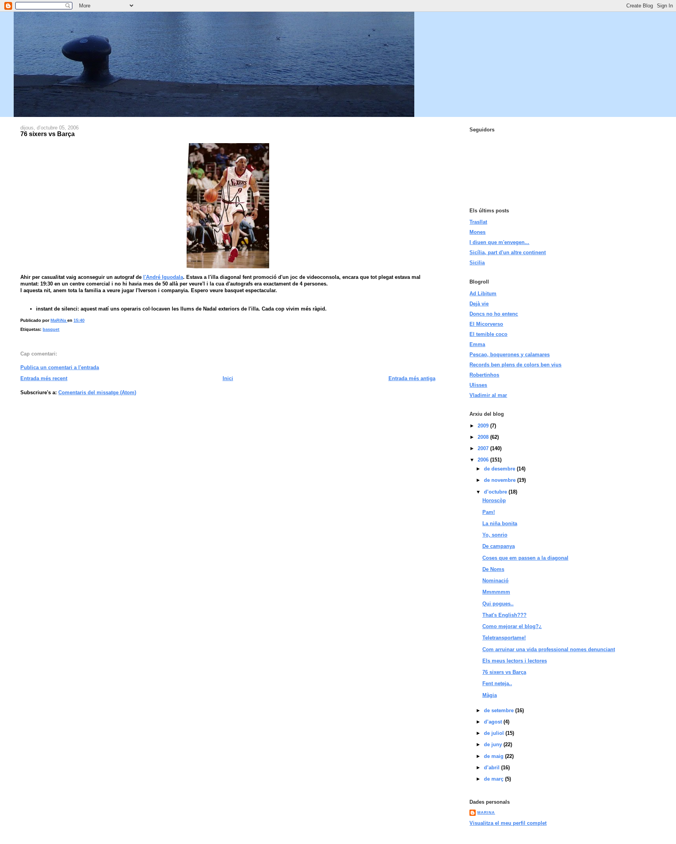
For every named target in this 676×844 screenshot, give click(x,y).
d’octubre (496, 492)
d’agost (493, 722)
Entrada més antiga (411, 378)
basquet (51, 329)
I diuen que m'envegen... (499, 242)
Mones (477, 232)
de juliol (494, 733)
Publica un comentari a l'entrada (59, 367)
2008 (484, 437)
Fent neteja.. (497, 683)
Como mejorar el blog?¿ (512, 626)
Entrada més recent (43, 378)
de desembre (500, 469)
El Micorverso (486, 324)
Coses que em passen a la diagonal (525, 558)
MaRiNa (486, 812)
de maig (494, 756)
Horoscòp (494, 500)
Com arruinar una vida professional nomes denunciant (548, 649)
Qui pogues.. (498, 604)
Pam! (488, 512)
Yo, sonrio (494, 535)
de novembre (500, 480)
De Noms (493, 569)
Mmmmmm (496, 592)
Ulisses (478, 385)
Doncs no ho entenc (493, 314)
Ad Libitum (482, 293)
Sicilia (477, 263)
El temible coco (488, 334)
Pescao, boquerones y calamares (509, 354)
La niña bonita (499, 523)
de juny (493, 744)
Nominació (495, 581)
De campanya (498, 546)
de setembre (499, 710)
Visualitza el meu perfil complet (508, 823)
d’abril (492, 767)
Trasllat (478, 222)
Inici (228, 378)
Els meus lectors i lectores (514, 661)
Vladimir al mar (488, 395)
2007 (484, 448)
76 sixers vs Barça (504, 672)
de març (494, 779)
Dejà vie (479, 304)
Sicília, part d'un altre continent (507, 252)
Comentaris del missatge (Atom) (97, 392)
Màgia (489, 695)
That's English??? (504, 615)
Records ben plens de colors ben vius (515, 365)
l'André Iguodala (163, 277)
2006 (484, 460)
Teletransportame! (504, 638)
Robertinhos (484, 375)
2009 (484, 426)
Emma (477, 344)
